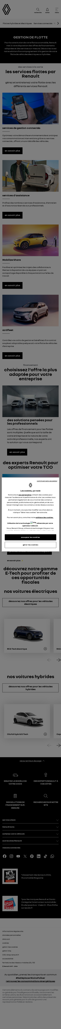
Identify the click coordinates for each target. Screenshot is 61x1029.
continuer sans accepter (47, 481)
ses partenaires (25, 495)
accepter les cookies (30, 537)
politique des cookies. (44, 517)
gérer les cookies (30, 545)
